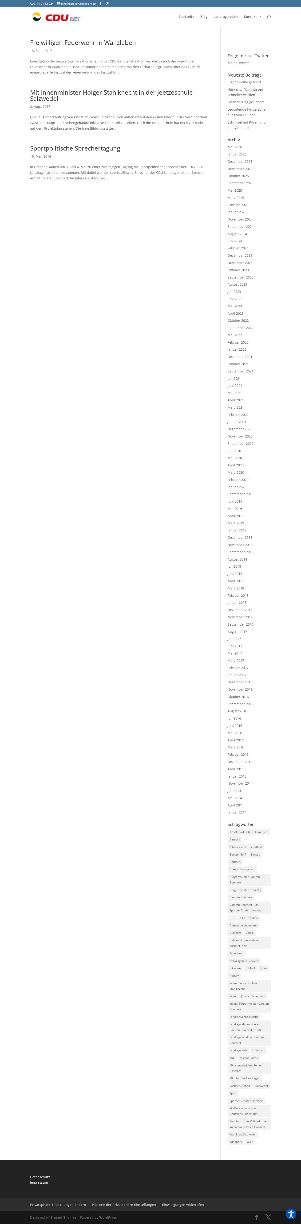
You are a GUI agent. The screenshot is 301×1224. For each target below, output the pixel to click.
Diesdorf (235, 933)
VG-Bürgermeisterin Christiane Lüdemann (243, 1111)
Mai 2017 (235, 653)
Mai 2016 (235, 733)
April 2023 (236, 313)
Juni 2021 (235, 385)
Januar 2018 (237, 602)
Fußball (250, 968)
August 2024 (237, 234)
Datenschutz (40, 1177)
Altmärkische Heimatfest (246, 847)
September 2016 (240, 704)
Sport (233, 1093)
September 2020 (240, 443)
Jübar (233, 996)
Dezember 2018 (240, 537)
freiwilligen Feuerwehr (244, 961)
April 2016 (236, 740)
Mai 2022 (235, 335)
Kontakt (250, 17)
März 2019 (236, 523)
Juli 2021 (234, 378)
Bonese (255, 854)
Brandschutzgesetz (242, 869)
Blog (203, 17)
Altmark (235, 839)
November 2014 (240, 783)
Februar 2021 (238, 414)
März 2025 (236, 197)
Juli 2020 (234, 451)
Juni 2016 (235, 725)
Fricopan (235, 968)
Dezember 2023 (240, 255)
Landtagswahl (239, 1050)
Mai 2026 (235, 147)
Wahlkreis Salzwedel (243, 1134)
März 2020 (236, 472)
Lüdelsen (258, 1050)
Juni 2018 (235, 573)
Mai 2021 (235, 393)
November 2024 (240, 219)
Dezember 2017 (240, 610)
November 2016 (240, 689)
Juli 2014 (234, 790)
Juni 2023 (235, 299)
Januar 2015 (237, 776)
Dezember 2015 (240, 761)
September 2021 (240, 371)
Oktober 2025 (238, 176)
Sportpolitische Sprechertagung (75, 148)
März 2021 (236, 407)
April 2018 (236, 581)
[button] (291, 1214)
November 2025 (240, 169)
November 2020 (240, 436)
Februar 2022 (238, 342)
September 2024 (240, 226)
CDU (233, 918)
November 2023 (240, 262)
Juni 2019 (235, 501)
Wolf (250, 1142)
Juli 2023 (234, 291)
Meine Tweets (239, 63)
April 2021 (236, 400)
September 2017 (240, 624)
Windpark (236, 1142)
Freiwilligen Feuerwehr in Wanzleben (83, 42)
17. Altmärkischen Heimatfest (249, 832)
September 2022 (240, 327)
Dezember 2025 (240, 161)
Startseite (186, 17)
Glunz (263, 968)
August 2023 (237, 284)
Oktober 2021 (238, 364)
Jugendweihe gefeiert (244, 82)
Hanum (234, 976)
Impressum (39, 1182)
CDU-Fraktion (249, 918)
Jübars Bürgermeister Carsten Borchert (249, 1006)
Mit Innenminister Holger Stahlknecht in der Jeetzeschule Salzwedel (111, 95)
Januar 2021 (237, 421)
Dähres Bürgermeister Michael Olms (244, 943)
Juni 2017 (235, 646)
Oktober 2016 (238, 696)
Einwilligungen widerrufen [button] (183, 1204)
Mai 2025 (235, 190)
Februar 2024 (238, 248)
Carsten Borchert (241, 897)
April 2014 (236, 805)
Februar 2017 (238, 668)
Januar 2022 (237, 349)
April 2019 (236, 516)
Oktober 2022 (238, 320)
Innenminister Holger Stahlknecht (243, 986)
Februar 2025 (238, 205)
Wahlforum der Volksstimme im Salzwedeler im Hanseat (248, 1124)
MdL (232, 1058)
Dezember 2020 (240, 429)
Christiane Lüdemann (243, 925)
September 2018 (240, 552)
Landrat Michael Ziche (244, 1017)
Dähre (250, 933)
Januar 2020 (237, 487)
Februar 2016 (238, 754)
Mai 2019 (235, 508)
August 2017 (237, 631)
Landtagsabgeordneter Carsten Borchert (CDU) (245, 1027)
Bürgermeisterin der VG (245, 890)
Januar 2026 (237, 154)
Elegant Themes (63, 1217)
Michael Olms (249, 1058)
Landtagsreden (226, 17)
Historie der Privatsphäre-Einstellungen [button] (124, 1204)
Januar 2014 (237, 812)
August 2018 (237, 559)
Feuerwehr (237, 953)
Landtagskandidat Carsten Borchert (247, 1040)
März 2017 (236, 660)
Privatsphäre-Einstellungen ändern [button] (58, 1204)
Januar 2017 (237, 675)
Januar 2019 (237, 530)
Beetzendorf (238, 854)
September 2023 (240, 277)
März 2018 (236, 588)
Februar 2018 (238, 595)
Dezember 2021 (240, 356)
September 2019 (240, 494)
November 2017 (240, 617)
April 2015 (236, 769)
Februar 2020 (238, 479)
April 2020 (236, 465)
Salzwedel (261, 1086)
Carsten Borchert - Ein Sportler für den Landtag (245, 907)
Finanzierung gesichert (246, 102)
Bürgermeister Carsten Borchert (245, 879)
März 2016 (236, 747)
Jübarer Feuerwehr (253, 996)
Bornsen (235, 862)
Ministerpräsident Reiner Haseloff (246, 1068)
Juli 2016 (234, 718)
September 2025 (240, 183)
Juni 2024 (235, 241)
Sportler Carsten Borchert (246, 1101)
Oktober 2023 (238, 270)
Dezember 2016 (240, 682)
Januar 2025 (237, 212)
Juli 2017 (234, 638)
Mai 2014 (235, 798)
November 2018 (240, 544)
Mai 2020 (235, 458)
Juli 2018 (234, 566)
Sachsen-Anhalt (240, 1086)
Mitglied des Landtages (245, 1078)
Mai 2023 (235, 306)
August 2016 (237, 711)
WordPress (108, 1217)
